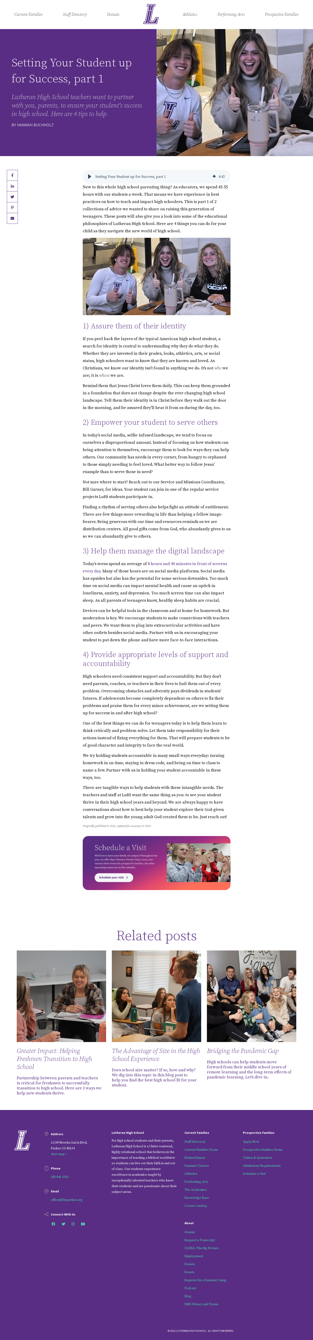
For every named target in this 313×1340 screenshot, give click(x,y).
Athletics (190, 14)
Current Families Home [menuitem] (201, 1150)
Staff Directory (75, 14)
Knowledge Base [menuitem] (196, 1198)
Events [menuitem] (189, 1272)
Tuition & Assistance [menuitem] (257, 1158)
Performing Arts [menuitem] (196, 1182)
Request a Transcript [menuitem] (199, 1240)
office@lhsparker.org (66, 1200)
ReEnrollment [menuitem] (194, 1158)
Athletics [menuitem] (191, 1174)
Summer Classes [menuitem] (196, 1166)
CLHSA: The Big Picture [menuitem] (201, 1248)
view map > (59, 1154)
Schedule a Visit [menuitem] (254, 1174)
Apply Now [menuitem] (251, 1142)
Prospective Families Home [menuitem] (263, 1150)
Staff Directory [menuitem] (195, 1142)
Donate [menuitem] (189, 1264)
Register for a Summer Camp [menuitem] (205, 1280)
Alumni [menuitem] (189, 1232)
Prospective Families (282, 14)
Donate (113, 14)
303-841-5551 (60, 1177)
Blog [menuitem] (187, 1296)
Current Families (28, 14)
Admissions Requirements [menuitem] (262, 1166)
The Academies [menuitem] (195, 1190)
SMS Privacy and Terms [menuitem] (201, 1304)
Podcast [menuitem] (190, 1288)
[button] (89, 176)
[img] (214, 176)
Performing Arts (231, 14)
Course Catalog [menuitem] (195, 1206)
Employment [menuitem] (193, 1256)
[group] (157, 177)
